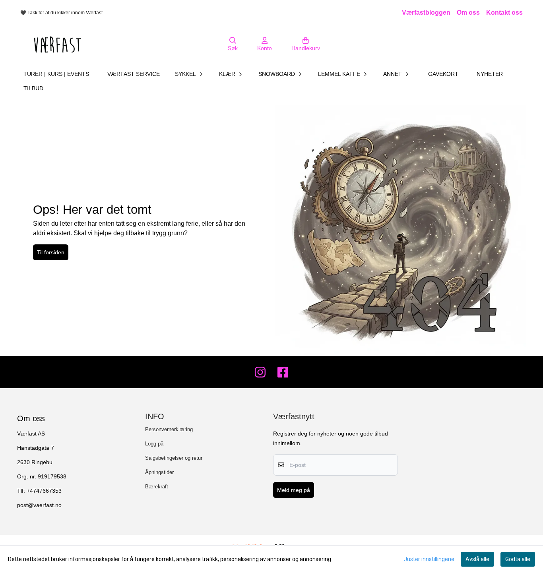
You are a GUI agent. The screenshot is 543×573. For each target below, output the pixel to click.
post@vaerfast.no (39, 505)
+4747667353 (44, 491)
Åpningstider (159, 472)
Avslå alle (477, 559)
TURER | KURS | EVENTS (56, 74)
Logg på (154, 444)
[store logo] (57, 44)
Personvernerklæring (169, 429)
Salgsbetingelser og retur (173, 458)
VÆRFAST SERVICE (133, 74)
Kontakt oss (504, 12)
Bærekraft (156, 487)
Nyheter (490, 74)
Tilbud (33, 88)
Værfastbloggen (426, 12)
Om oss (468, 12)
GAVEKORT (443, 74)
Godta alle (517, 559)
